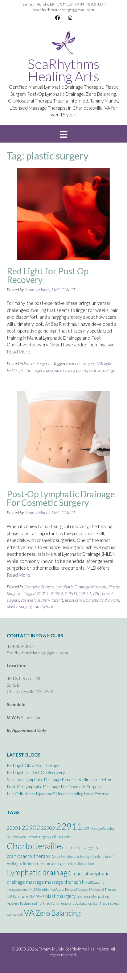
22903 (71, 593)
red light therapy (57, 903)
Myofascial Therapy (102, 889)
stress (114, 903)
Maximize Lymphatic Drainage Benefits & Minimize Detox (59, 779)
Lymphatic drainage (102, 600)
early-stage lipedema (90, 856)
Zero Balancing (58, 913)
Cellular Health (60, 837)
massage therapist (64, 882)
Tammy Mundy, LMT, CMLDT (50, 289)
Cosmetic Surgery (39, 586)
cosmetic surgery (80, 363)
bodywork (20, 837)
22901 (42, 593)
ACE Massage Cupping (99, 828)
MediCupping (94, 882)
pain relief (28, 896)
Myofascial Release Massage (69, 889)
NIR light (104, 363)
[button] (63, 134)
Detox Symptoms (63, 856)
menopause (14, 889)
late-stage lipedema (64, 864)
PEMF (12, 370)
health (22, 864)
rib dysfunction (81, 903)
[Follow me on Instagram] (70, 17)
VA (29, 912)
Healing (12, 864)
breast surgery (38, 837)
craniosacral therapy (29, 856)
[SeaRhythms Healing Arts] (63, 44)
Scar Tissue (101, 903)
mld (25, 889)
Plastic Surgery (36, 363)
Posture (25, 903)
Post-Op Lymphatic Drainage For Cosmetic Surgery (61, 498)
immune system (39, 864)
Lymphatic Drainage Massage (80, 586)
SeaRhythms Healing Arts (63, 70)
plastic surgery (31, 370)
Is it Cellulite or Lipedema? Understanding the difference (58, 793)
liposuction (74, 600)
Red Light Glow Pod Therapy (33, 765)
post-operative (88, 370)
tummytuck (43, 606)
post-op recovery (60, 370)
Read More (18, 351)
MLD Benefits (39, 889)
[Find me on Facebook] (57, 17)
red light (110, 370)
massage (35, 882)
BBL (96, 593)
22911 (85, 593)
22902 (57, 593)
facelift (57, 600)
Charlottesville (34, 846)
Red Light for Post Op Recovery (47, 275)
